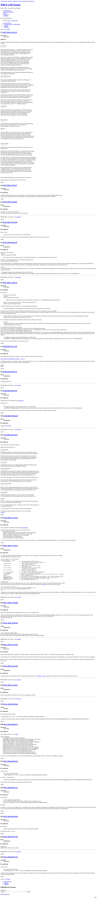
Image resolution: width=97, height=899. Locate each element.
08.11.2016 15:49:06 (11, 603)
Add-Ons (10, 1)
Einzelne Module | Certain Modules (12, 24)
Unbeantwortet (14, 20)
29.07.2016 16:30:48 (10, 222)
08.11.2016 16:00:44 (11, 623)
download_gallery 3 (41, 676)
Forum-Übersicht (7, 10)
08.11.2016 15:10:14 (11, 546)
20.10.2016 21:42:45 (11, 518)
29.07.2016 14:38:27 (10, 185)
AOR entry (8, 425)
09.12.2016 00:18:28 (11, 816)
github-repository (24, 527)
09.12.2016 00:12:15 (11, 788)
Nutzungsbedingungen (8, 12)
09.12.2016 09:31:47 (11, 857)
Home (2, 1)
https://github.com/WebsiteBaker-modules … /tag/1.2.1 (13, 358)
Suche (4, 13)
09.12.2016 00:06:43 (11, 761)
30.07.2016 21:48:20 (10, 283)
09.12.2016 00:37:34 (11, 837)
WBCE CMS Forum (10, 4)
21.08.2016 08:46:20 (11, 416)
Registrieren (6, 14)
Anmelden (5, 15)
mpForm (6, 25)
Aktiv (9, 20)
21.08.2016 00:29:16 (10, 391)
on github (3, 512)
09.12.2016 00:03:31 (11, 724)
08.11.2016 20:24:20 (11, 666)
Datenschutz (31, 1)
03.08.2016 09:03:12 (10, 372)
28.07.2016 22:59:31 (10, 32)
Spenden (20, 1)
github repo (21, 400)
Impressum (25, 1)
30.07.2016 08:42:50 (10, 242)
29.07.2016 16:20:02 (10, 202)
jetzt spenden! (18, 216)
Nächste (8, 29)
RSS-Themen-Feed (5, 894)
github (16, 734)
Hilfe (6, 1)
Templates (15, 1)
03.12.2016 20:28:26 (11, 704)
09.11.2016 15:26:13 (11, 685)
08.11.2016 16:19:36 (11, 645)
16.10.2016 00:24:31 (10, 435)
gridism (43, 584)
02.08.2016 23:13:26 (10, 346)
